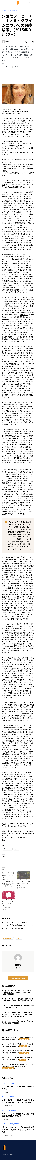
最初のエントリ (25, 413)
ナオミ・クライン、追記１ (10, 148)
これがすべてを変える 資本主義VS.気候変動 (17, 122)
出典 (3, 840)
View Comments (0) (18, 978)
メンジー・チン (6, 1083)
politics (19, 938)
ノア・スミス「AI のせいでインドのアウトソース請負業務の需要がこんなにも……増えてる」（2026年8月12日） (18, 992)
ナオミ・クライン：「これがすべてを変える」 (17, 143)
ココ (19, 146)
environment (8, 938)
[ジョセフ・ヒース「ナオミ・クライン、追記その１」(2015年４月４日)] (8, 895)
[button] (3, 3)
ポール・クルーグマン (7, 1124)
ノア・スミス (5, 1096)
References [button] (7, 918)
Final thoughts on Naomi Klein (12, 109)
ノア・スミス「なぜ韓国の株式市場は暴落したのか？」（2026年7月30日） (18, 1006)
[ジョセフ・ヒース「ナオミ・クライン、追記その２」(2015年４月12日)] (23, 875)
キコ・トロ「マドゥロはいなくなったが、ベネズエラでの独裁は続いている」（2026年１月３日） (17, 1065)
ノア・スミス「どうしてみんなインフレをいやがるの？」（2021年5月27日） (18, 1101)
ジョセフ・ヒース (6, 11)
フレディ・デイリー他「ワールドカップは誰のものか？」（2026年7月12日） (17, 1022)
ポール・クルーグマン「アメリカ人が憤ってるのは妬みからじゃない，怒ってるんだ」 (18, 1129)
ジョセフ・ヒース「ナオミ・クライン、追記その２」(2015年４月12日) (23, 882)
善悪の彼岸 (24, 315)
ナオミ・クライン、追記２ (10, 152)
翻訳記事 (14, 11)
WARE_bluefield (8, 1068)
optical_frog (24, 1039)
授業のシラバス (11, 182)
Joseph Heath (14, 111)
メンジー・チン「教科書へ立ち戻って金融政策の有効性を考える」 (18, 1114)
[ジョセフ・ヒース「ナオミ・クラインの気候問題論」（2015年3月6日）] (9, 879)
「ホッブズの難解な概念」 (11, 173)
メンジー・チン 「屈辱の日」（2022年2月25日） (18, 1087)
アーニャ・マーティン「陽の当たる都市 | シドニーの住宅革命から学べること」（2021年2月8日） (17, 1000)
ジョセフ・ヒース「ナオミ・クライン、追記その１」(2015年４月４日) (8, 902)
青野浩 (8, 42)
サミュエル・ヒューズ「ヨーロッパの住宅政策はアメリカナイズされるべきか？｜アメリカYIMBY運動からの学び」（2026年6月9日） (17, 1014)
